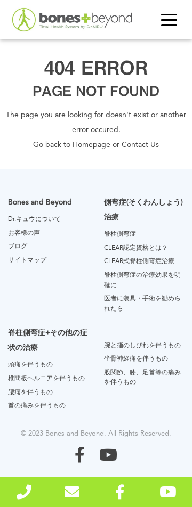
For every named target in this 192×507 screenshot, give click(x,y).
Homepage (91, 145)
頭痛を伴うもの (30, 365)
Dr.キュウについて (34, 219)
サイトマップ (27, 260)
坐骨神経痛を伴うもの (136, 359)
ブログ (17, 246)
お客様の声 (24, 233)
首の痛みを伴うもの (37, 406)
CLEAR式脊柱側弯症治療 (139, 261)
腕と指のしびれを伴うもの (142, 345)
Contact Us (140, 145)
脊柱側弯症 (120, 234)
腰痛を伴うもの (30, 392)
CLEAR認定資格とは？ (136, 248)
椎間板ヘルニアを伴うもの (46, 378)
